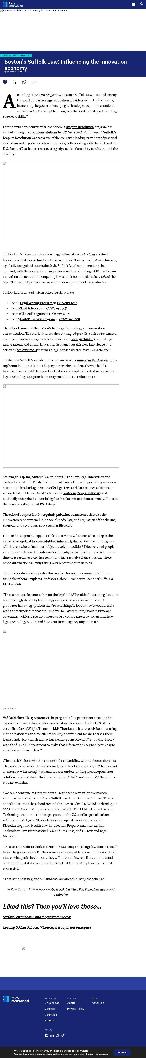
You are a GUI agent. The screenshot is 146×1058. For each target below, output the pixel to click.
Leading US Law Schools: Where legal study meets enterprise (47, 927)
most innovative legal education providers (53, 100)
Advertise (98, 1003)
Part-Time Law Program (37, 319)
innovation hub (45, 266)
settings (103, 1054)
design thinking (83, 339)
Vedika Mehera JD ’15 (18, 718)
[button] (133, 4)
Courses (50, 1009)
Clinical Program (32, 314)
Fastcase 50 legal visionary (82, 493)
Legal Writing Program (36, 303)
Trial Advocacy (31, 308)
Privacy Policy (75, 1009)
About (71, 1003)
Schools (49, 1020)
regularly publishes (56, 514)
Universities (52, 1003)
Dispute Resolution (80, 127)
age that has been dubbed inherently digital (51, 541)
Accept (122, 1052)
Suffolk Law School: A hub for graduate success (37, 917)
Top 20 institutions (44, 132)
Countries (51, 1014)
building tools (27, 350)
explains (36, 579)
